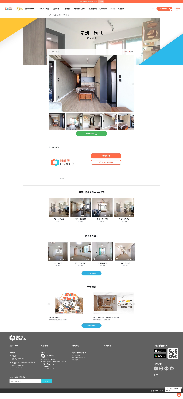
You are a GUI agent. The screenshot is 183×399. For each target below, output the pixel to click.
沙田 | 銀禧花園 (102, 219)
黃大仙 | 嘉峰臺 (80, 219)
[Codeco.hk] (14, 9)
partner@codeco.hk (80, 357)
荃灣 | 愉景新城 (58, 219)
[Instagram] (161, 368)
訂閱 (46, 381)
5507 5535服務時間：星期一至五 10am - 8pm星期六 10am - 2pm (18, 357)
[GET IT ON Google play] (160, 356)
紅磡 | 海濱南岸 (80, 263)
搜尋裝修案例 (29, 9)
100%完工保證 (44, 9)
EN (157, 375)
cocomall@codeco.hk (49, 369)
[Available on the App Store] (160, 351)
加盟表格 (77, 360)
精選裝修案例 (57, 15)
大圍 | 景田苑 (57, 263)
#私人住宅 (51, 51)
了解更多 (100, 1)
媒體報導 (44, 345)
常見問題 (75, 345)
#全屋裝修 (57, 51)
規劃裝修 (56, 9)
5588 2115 (77, 355)
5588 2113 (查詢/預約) (49, 359)
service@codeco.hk (17, 368)
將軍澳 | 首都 (102, 263)
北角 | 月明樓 (125, 263)
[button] (51, 84)
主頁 (50, 15)
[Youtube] (166, 368)
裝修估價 (67, 9)
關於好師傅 (14, 345)
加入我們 (107, 345)
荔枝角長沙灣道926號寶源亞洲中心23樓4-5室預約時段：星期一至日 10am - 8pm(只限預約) (54, 364)
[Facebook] (156, 368)
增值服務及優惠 (79, 9)
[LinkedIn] (172, 368)
